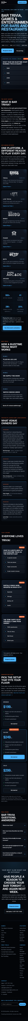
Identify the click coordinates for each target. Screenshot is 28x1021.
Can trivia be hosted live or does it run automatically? (12, 854)
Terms (21, 973)
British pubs (9, 640)
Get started (14, 723)
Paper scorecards (11, 566)
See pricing (19, 50)
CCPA (21, 975)
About (21, 947)
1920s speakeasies (11, 627)
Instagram (3, 992)
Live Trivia (3, 932)
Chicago (8, 596)
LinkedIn (5, 994)
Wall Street (9, 636)
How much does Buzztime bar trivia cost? (13, 832)
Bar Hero (22, 935)
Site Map (22, 977)
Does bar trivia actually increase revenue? (12, 839)
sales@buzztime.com (6, 987)
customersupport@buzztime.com (9, 990)
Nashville (8, 592)
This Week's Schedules (7, 928)
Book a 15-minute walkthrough (12, 405)
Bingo (2, 937)
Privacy (21, 970)
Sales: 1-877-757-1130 (6, 983)
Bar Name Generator (6, 949)
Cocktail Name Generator (7, 952)
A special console (11, 558)
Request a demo (22, 2)
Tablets (21, 932)
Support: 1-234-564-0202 (7, 985)
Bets (2, 939)
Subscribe (22, 1004)
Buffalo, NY (9, 601)
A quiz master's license (12, 571)
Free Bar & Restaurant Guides (8, 954)
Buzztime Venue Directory (22, 939)
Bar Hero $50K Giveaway (22, 966)
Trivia (2, 930)
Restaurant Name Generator (8, 947)
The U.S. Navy (10, 631)
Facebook (9, 992)
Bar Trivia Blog (4, 956)
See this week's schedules (12, 328)
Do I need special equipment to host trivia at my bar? (13, 846)
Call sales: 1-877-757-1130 (14, 911)
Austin (8, 605)
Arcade (3, 941)
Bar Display (22, 930)
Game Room (23, 928)
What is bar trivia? (8, 825)
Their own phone (10, 562)
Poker (2, 935)
